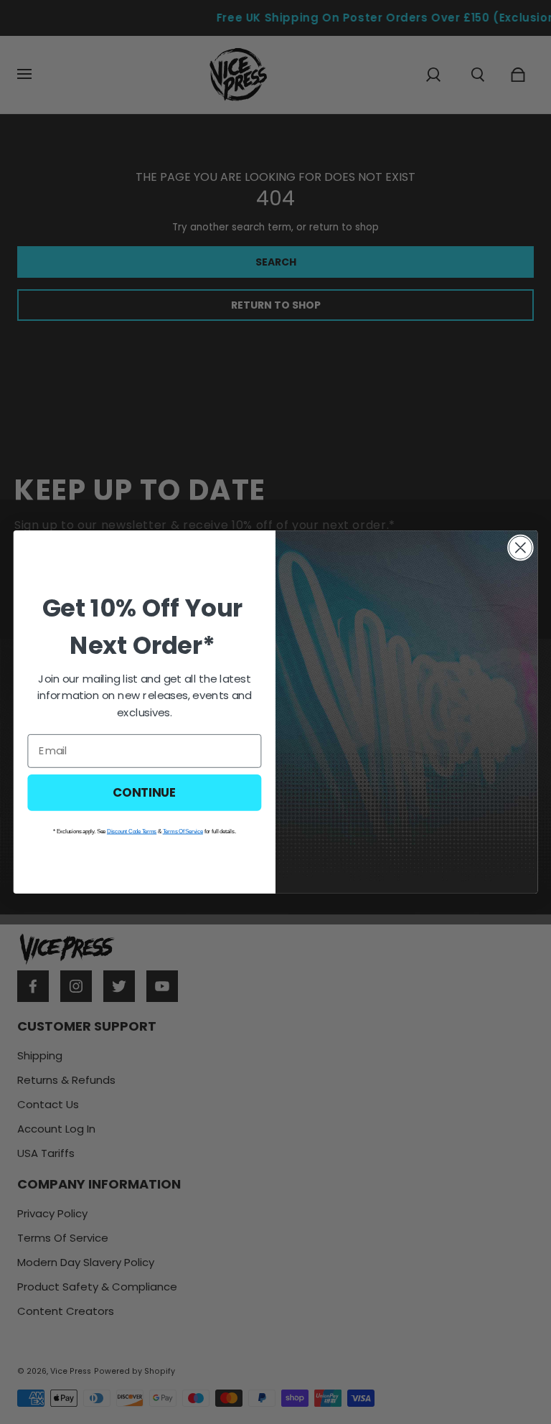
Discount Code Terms (131, 831)
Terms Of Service (183, 831)
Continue (144, 792)
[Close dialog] (520, 548)
